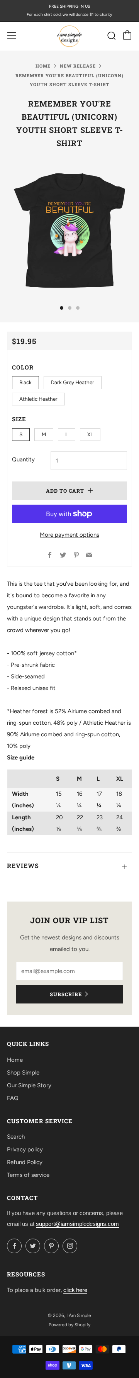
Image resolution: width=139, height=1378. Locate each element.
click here (75, 1289)
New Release (78, 66)
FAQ (13, 1098)
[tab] (61, 308)
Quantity (23, 459)
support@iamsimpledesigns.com (77, 1223)
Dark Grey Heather (72, 382)
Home (43, 66)
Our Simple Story (29, 1085)
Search (16, 1136)
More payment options (69, 534)
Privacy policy (25, 1149)
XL (90, 434)
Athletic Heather (38, 399)
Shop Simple (23, 1072)
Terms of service (28, 1174)
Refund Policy (24, 1162)
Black (25, 382)
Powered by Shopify (69, 1324)
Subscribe (66, 994)
